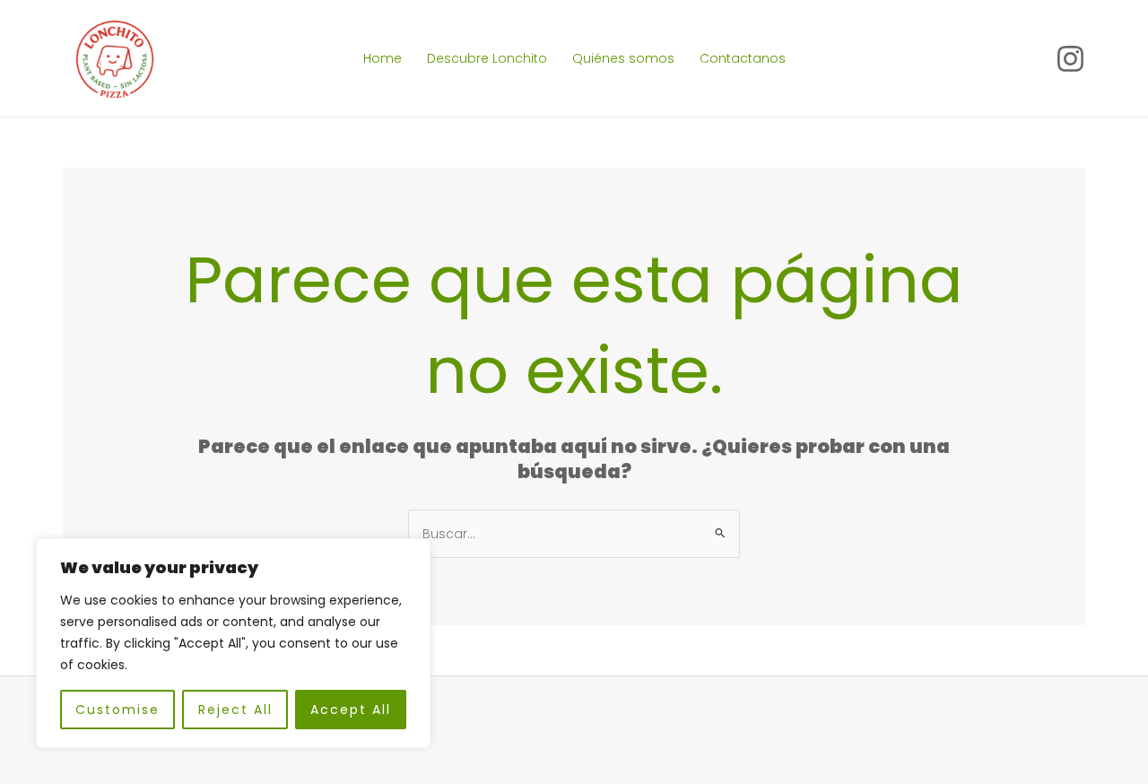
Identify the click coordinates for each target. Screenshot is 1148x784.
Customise (117, 710)
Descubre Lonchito (487, 58)
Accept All (350, 710)
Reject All (235, 710)
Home (382, 58)
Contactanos (743, 58)
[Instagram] (1070, 59)
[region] (233, 643)
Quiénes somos (623, 58)
